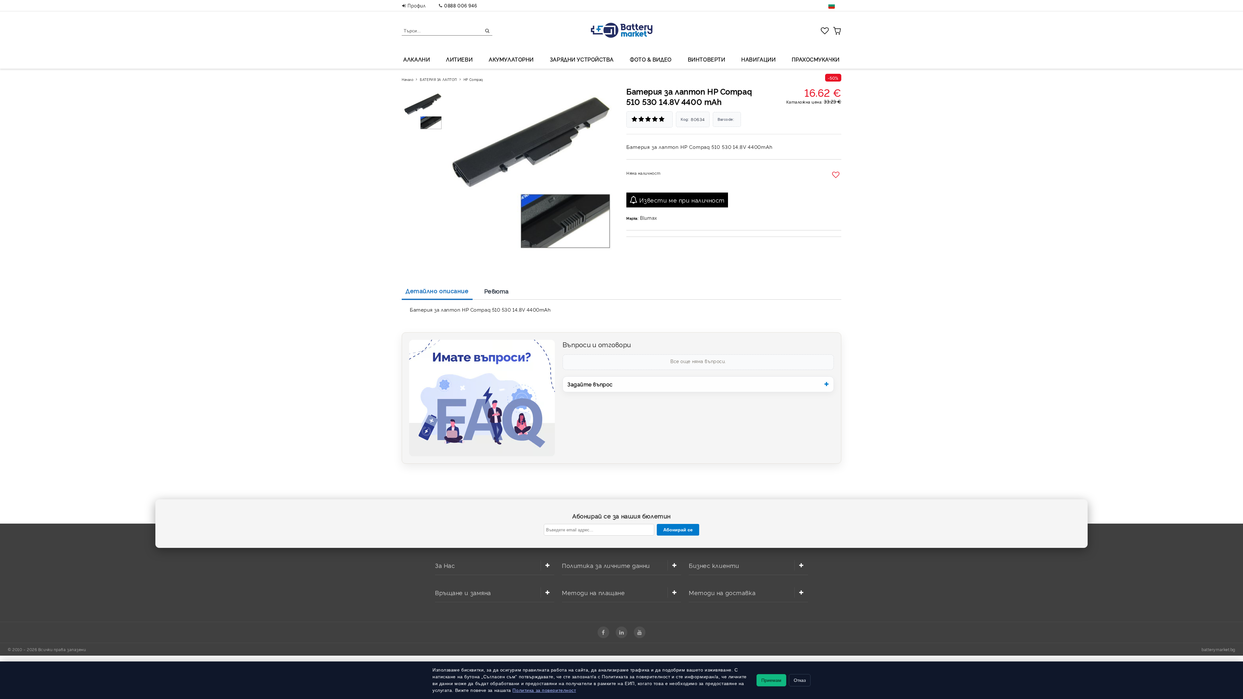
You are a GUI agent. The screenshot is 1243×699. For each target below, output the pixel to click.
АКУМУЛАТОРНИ (511, 59)
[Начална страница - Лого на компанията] (622, 31)
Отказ (800, 680)
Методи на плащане (593, 592)
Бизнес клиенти (714, 565)
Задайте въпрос (590, 384)
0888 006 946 (460, 5)
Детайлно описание (437, 290)
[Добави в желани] (836, 175)
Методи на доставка (722, 592)
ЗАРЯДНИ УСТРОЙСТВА (582, 59)
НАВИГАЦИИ (758, 59)
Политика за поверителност (544, 690)
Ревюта (496, 291)
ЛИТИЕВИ (459, 59)
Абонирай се (678, 529)
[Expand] (547, 565)
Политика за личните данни (606, 565)
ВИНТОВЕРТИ (706, 59)
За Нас (445, 565)
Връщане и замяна (463, 592)
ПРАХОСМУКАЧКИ (815, 59)
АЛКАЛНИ (416, 59)
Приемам (771, 680)
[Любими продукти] (825, 30)
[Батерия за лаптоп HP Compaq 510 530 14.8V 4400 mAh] (424, 110)
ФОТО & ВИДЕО (651, 59)
